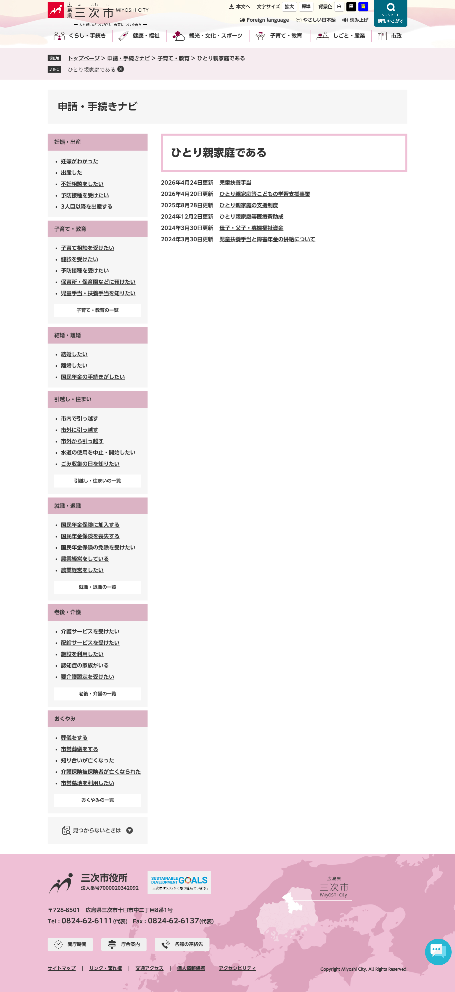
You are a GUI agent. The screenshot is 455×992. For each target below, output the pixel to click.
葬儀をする (74, 737)
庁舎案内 (130, 944)
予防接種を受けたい (85, 195)
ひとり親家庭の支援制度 (249, 205)
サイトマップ (62, 968)
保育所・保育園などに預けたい (98, 282)
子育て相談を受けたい (87, 248)
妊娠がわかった (79, 161)
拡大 (289, 6)
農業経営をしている (85, 558)
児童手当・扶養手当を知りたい (98, 293)
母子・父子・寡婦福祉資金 (251, 228)
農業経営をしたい (82, 570)
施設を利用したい (82, 654)
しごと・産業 (349, 35)
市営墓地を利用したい (87, 783)
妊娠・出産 (67, 142)
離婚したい (74, 365)
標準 (306, 6)
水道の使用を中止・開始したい (98, 452)
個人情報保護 (191, 968)
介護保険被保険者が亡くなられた (101, 771)
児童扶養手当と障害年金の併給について (267, 239)
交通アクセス (150, 968)
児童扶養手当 (235, 182)
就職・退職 (67, 505)
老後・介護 (67, 612)
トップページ (84, 58)
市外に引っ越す (79, 430)
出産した (71, 172)
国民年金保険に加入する (90, 524)
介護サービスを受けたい (90, 631)
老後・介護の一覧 (97, 693)
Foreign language (268, 20)
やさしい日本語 (319, 20)
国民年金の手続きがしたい (93, 377)
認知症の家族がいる (85, 665)
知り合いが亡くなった (87, 760)
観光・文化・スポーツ (215, 35)
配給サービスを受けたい (90, 642)
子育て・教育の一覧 (98, 310)
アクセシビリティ (237, 968)
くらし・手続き (87, 35)
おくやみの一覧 (97, 800)
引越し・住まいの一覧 (97, 481)
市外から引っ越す (82, 441)
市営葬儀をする (79, 749)
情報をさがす (390, 13)
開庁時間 (77, 944)
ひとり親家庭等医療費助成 (251, 216)
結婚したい (74, 354)
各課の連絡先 (189, 944)
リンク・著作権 (105, 968)
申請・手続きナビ (128, 58)
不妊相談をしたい (82, 184)
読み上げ (359, 20)
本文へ (243, 6)
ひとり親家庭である (92, 69)
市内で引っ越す (79, 418)
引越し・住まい (73, 399)
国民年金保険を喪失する (90, 536)
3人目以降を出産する (87, 206)
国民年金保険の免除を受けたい (98, 547)
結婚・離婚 (67, 335)
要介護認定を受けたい (87, 676)
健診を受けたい (79, 259)
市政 (396, 35)
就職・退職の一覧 (97, 587)
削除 (120, 69)
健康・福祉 (146, 35)
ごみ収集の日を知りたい (90, 464)
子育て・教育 (286, 35)
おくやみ (65, 718)
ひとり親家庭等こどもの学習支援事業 (265, 194)
